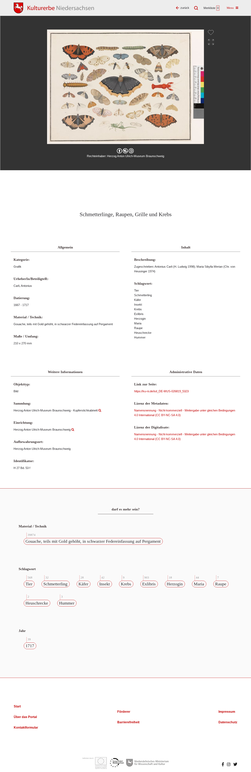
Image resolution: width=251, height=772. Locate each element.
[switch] (211, 32)
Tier (28, 583)
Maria (199, 583)
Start (17, 706)
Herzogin (175, 583)
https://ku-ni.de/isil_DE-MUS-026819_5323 (161, 391)
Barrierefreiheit (128, 722)
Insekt (104, 583)
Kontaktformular (26, 727)
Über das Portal (25, 717)
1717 (29, 645)
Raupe (220, 583)
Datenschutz (227, 722)
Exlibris (149, 583)
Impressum (226, 711)
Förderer (123, 711)
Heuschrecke (36, 603)
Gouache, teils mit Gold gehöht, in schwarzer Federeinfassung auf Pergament (93, 541)
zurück (184, 7)
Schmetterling (55, 583)
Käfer (83, 583)
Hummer (66, 603)
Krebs (126, 583)
